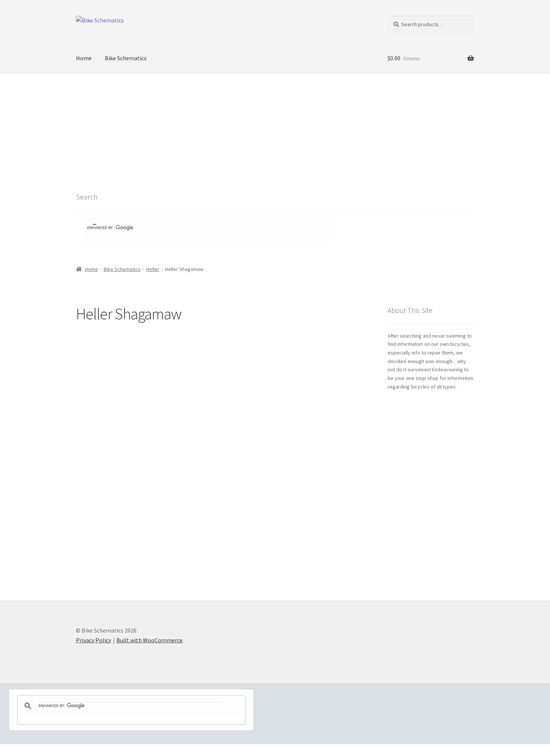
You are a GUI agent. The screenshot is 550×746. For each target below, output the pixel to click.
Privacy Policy (93, 640)
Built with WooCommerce (149, 640)
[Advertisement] (275, 129)
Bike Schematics (126, 58)
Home (84, 58)
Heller (152, 269)
